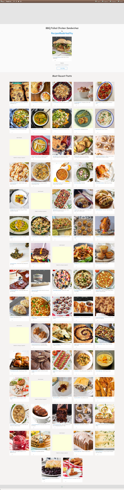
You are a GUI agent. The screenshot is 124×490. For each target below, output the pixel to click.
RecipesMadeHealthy (62, 33)
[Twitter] (18, 1)
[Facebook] (16, 1)
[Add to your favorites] (56, 60)
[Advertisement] (62, 14)
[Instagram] (21, 1)
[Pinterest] (14, 1)
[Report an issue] (70, 60)
